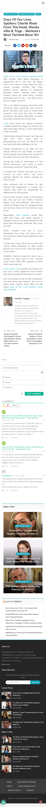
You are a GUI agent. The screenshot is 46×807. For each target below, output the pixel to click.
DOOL (6, 123)
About (10, 786)
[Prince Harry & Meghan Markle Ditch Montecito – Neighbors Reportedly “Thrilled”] (6, 695)
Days (5, 76)
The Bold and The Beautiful (23, 526)
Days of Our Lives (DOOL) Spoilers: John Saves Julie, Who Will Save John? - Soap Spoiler (22, 417)
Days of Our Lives (11, 268)
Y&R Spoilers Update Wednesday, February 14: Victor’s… (23, 588)
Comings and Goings (27, 14)
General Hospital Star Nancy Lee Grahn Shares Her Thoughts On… (23, 560)
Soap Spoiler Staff (26, 786)
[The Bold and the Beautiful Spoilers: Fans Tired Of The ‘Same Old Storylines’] (6, 739)
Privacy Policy (14, 790)
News (38, 14)
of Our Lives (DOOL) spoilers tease (26, 76)
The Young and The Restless (23, 582)
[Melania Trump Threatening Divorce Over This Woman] (6, 714)
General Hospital (23, 554)
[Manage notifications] (41, 802)
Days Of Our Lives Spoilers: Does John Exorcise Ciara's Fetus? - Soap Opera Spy (22, 448)
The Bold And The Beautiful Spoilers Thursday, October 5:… (23, 532)
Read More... (6, 664)
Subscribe (35, 682)
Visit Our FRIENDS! (13, 601)
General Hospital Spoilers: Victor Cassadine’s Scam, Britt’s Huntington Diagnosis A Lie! (34, 338)
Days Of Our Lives (11, 14)
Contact (30, 790)
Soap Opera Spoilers (26, 782)
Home (9, 782)
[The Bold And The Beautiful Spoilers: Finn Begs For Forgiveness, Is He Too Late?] (6, 724)
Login (4, 360)
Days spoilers (22, 215)
